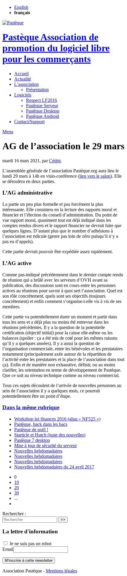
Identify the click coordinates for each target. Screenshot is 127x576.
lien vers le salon (94, 176)
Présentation (37, 89)
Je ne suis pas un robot (29, 543)
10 (16, 482)
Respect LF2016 (41, 100)
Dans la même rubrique (30, 407)
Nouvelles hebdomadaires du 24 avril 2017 (54, 466)
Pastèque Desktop (42, 110)
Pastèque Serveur (42, 105)
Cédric (55, 160)
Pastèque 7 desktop (32, 440)
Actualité (22, 78)
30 (16, 492)
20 (16, 487)
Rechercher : (14, 513)
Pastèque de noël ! (31, 429)
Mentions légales (61, 570)
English (21, 7)
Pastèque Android (42, 116)
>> (63, 519)
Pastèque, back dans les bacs (40, 424)
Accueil (21, 73)
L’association (26, 84)
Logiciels (22, 94)
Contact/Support (29, 121)
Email (7, 549)
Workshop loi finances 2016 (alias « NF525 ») (57, 418)
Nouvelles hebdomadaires (38, 450)
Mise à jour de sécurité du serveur (45, 445)
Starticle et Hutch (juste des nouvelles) (49, 434)
